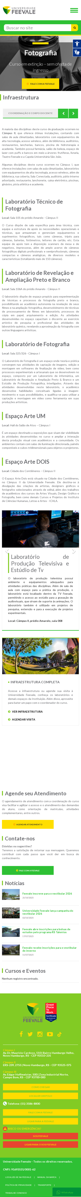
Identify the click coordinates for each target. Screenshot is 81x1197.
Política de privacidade (18, 1185)
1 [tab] (32, 637)
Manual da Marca (46, 1177)
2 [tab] (38, 637)
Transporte (44, 1185)
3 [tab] (43, 637)
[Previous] (63, 113)
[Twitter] (30, 1034)
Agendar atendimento (29, 824)
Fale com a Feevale (29, 870)
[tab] (66, 1192)
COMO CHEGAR (40, 1087)
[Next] (73, 113)
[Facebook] (21, 1034)
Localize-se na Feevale (18, 1177)
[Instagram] (39, 1034)
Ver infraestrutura (27, 711)
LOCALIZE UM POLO (40, 1095)
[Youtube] (50, 1034)
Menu (75, 10)
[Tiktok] (59, 1034)
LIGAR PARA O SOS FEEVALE (40, 1144)
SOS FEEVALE (40, 1136)
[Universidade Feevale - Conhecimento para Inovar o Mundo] (40, 1012)
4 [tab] (49, 637)
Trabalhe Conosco (16, 1193)
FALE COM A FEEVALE (40, 1112)
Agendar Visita (23, 719)
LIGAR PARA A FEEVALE (40, 1121)
